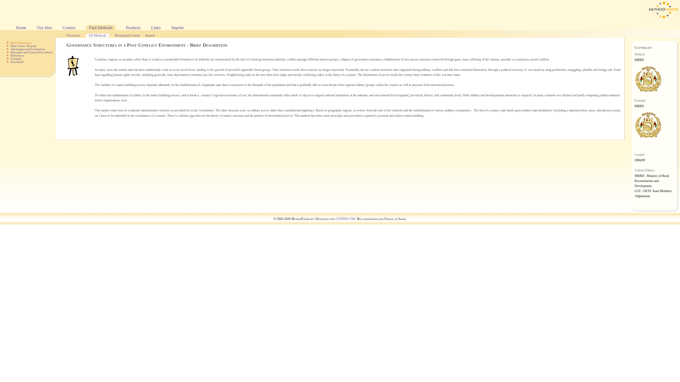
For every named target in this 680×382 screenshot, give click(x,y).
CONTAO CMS (345, 219)
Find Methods (100, 27)
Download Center (127, 35)
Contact (68, 27)
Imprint (177, 27)
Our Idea (44, 27)
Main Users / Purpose (24, 45)
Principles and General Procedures (32, 52)
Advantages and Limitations (28, 49)
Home (21, 27)
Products (133, 27)
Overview (73, 35)
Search (150, 35)
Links (156, 27)
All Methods (97, 35)
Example (16, 58)
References (17, 55)
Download (17, 61)
